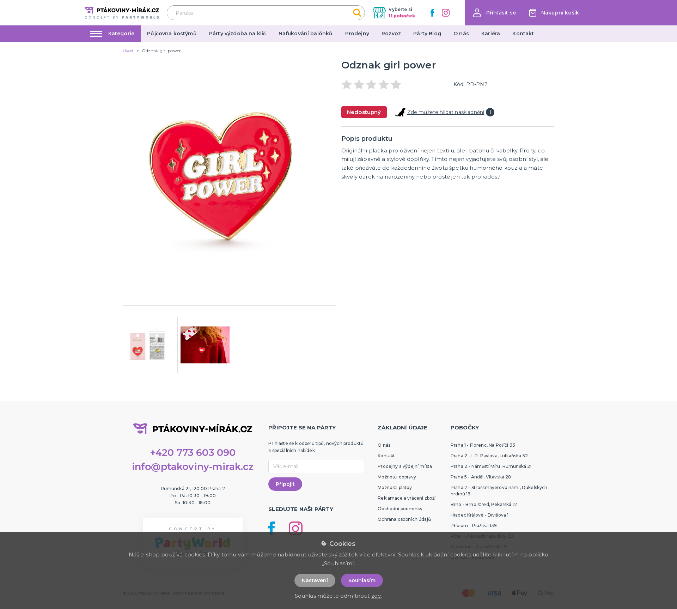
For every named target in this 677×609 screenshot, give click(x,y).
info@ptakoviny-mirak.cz (193, 466)
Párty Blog (427, 33)
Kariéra (490, 33)
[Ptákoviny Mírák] (122, 12)
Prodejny (357, 33)
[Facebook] (432, 13)
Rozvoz (391, 33)
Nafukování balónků (306, 33)
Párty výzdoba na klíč (237, 33)
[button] (494, 12)
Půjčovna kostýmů (172, 33)
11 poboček (402, 15)
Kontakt (523, 33)
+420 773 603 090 (193, 452)
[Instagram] (446, 13)
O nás (461, 33)
